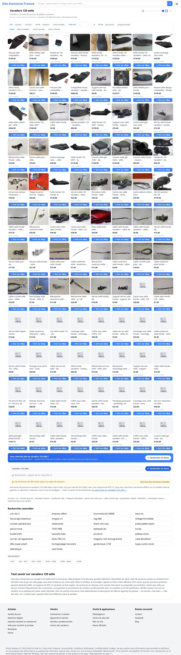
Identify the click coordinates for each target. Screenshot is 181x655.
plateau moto (142, 533)
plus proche (109, 25)
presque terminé (124, 25)
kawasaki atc (100, 528)
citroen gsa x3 (26, 498)
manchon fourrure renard (19, 501)
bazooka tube (59, 533)
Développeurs (99, 614)
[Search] (170, 3)
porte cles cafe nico (93, 498)
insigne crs (57, 518)
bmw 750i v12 (58, 538)
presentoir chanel (128, 498)
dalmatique (15, 549)
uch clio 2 (14, 513)
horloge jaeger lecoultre (64, 543)
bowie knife (16, 533)
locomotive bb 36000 (104, 513)
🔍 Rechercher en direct (158, 468)
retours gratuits (39, 29)
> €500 (78, 561)
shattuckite (57, 523)
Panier (11, 632)
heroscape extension (20, 518)
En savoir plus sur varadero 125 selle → (109, 490)
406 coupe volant (18, 543)
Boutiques (12, 629)
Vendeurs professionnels (61, 621)
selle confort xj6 (111, 498)
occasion (28, 25)
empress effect (59, 513)
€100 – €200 (51, 561)
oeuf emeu (57, 549)
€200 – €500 (66, 561)
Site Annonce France (18, 3)
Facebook (139, 618)
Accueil (12, 17)
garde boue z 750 (102, 543)
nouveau (18, 25)
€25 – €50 (23, 561)
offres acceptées (23, 29)
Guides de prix (14, 614)
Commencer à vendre (59, 614)
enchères (45, 25)
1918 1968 (57, 528)
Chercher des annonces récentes (154, 481)
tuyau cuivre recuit (144, 543)
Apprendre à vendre (59, 618)
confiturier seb (57, 498)
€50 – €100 (36, 561)
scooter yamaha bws (20, 523)
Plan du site (98, 621)
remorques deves (156, 498)
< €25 (12, 561)
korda (138, 528)
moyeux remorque (74, 498)
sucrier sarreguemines (21, 538)
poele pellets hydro (144, 523)
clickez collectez (54, 29)
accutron (98, 533)
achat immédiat (59, 25)
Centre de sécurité (101, 618)
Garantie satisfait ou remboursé (22, 621)
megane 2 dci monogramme (108, 538)
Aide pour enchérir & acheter (21, 625)
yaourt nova (16, 528)
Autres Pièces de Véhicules (27, 17)
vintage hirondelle (144, 518)
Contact (138, 614)
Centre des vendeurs (59, 625)
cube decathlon (143, 538)
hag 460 (97, 518)
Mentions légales (15, 618)
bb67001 (142, 498)
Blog (137, 621)
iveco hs (139, 513)
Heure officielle (99, 625)
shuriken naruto (42, 498)
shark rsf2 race (101, 523)
